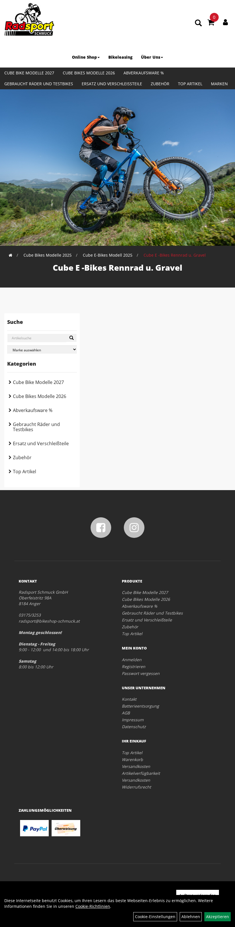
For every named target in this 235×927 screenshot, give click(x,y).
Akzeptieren (217, 916)
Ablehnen (190, 916)
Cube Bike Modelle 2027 (29, 73)
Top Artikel (190, 83)
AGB (126, 713)
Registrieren (133, 666)
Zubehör (160, 83)
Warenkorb (132, 759)
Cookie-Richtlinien (92, 906)
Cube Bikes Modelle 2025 (47, 255)
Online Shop (84, 57)
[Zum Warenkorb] (210, 23)
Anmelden (132, 659)
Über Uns (150, 57)
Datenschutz (134, 726)
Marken (219, 83)
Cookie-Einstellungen (155, 916)
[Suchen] (71, 338)
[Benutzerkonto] (225, 22)
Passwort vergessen (141, 673)
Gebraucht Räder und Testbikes (38, 83)
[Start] (10, 255)
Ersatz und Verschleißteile (112, 83)
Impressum (133, 719)
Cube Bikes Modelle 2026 (89, 73)
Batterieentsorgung (140, 706)
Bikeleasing (120, 57)
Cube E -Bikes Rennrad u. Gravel (175, 255)
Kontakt (129, 699)
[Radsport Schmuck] (29, 19)
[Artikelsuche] (198, 23)
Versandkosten (136, 766)
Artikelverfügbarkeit (141, 773)
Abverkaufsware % (144, 73)
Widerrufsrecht (136, 787)
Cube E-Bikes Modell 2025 (107, 255)
